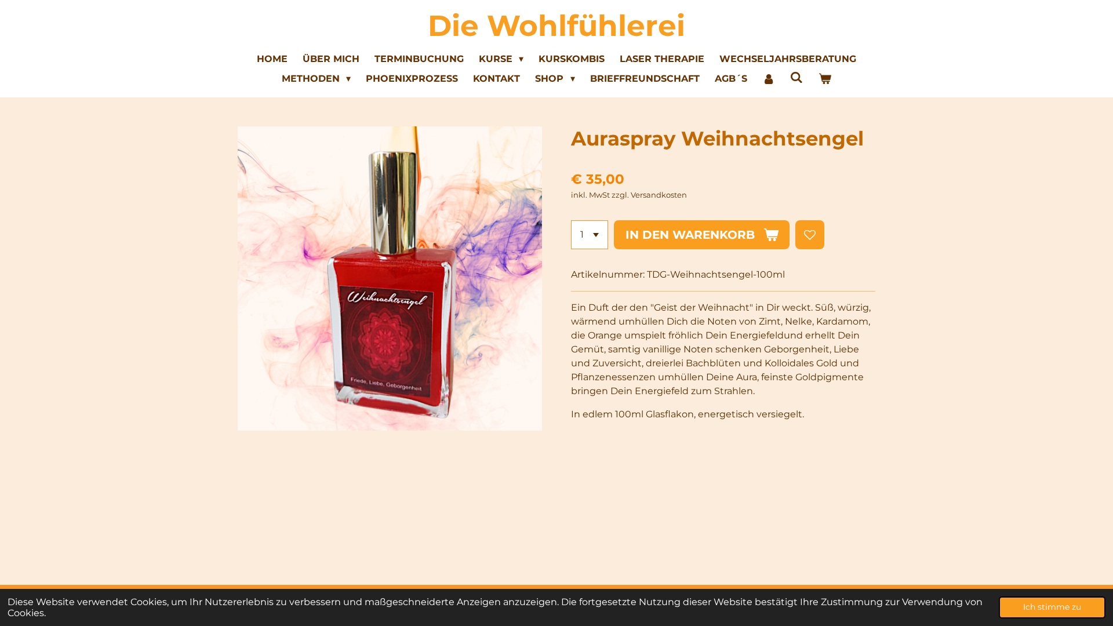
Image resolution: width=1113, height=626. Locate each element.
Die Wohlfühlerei (556, 25)
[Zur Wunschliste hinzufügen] (809, 234)
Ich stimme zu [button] (1052, 607)
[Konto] (769, 79)
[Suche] (796, 77)
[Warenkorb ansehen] (825, 79)
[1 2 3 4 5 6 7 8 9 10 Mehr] (589, 234)
